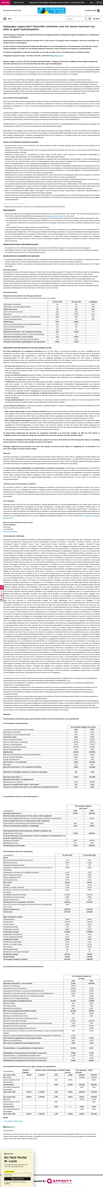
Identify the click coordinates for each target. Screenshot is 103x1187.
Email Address (9, 1171)
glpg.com (95, 492)
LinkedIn (8, 518)
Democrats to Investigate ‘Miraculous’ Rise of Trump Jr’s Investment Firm (56, 2)
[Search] (86, 19)
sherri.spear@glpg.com (10, 531)
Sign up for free (17, 1179)
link (18, 489)
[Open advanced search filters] (90, 19)
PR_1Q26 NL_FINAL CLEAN (13, 1121)
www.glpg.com (87, 516)
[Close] (31, 1152)
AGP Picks (5, 2)
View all (99, 2)
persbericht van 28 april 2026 (57, 216)
